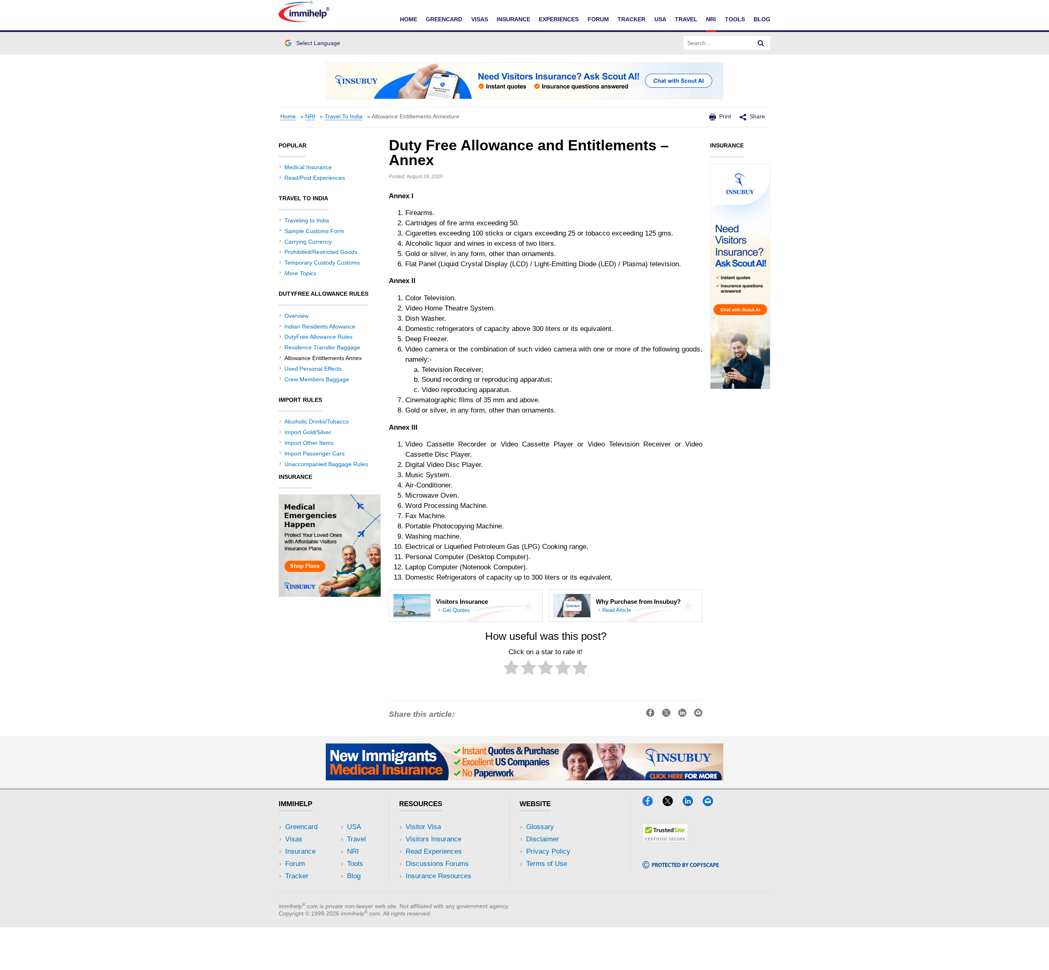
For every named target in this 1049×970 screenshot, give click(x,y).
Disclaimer (542, 839)
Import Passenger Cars (314, 453)
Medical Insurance (308, 167)
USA (660, 19)
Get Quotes (456, 610)
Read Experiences (434, 851)
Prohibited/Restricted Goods (320, 252)
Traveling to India (306, 220)
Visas (479, 19)
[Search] (761, 43)
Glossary (540, 827)
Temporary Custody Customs (322, 262)
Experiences (559, 19)
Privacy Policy (548, 851)
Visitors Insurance (433, 839)
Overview (296, 316)
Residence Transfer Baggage (322, 347)
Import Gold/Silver (307, 432)
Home (408, 19)
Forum (598, 19)
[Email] (712, 803)
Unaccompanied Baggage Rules (326, 464)
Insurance (513, 19)
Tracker (631, 19)
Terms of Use (546, 864)
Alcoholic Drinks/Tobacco (316, 421)
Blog (762, 19)
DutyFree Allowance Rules (318, 336)
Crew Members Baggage (316, 379)
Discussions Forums (437, 864)
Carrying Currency (308, 241)
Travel (686, 19)
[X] (672, 803)
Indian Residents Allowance (319, 326)
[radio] (511, 669)
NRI (711, 19)
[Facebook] (652, 803)
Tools (735, 19)
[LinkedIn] (692, 803)
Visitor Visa (423, 827)
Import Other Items (309, 443)
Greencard (444, 19)
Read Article (616, 610)
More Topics (300, 273)
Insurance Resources (438, 876)
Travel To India (344, 116)
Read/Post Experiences (314, 178)
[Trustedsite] (665, 840)
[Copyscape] (681, 865)
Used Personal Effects (313, 368)
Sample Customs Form (314, 231)
